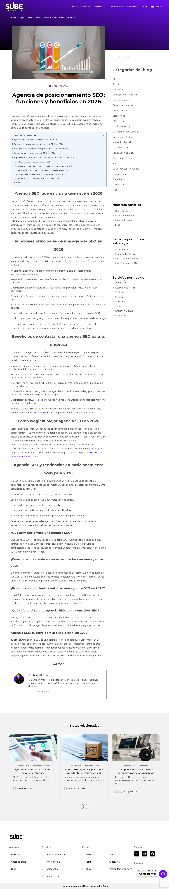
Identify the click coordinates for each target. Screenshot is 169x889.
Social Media (119, 179)
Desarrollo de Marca (123, 110)
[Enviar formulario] (163, 874)
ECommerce (119, 121)
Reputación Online (123, 158)
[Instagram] (136, 853)
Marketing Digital (122, 142)
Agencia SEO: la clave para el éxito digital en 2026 (39, 178)
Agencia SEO (54, 324)
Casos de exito (116, 6)
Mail (30, 691)
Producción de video (124, 153)
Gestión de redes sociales (126, 131)
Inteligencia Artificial (123, 137)
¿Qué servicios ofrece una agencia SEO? (34, 162)
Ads (114, 79)
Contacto (131, 6)
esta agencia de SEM (44, 412)
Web (36, 691)
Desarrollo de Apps (123, 105)
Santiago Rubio (38, 675)
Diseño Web (119, 116)
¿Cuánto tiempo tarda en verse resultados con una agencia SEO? (45, 166)
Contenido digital (122, 100)
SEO (115, 163)
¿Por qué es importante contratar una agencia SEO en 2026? (44, 170)
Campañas (118, 89)
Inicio (74, 6)
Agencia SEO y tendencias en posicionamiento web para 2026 (44, 157)
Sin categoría (119, 174)
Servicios (98, 6)
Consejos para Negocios (125, 94)
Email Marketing (121, 126)
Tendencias (119, 184)
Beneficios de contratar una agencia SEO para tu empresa (42, 148)
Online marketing (122, 147)
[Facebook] (152, 853)
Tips (115, 190)
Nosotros (85, 6)
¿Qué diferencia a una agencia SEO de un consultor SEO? (42, 174)
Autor (17, 183)
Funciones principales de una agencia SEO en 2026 (39, 144)
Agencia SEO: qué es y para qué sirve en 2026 (35, 139)
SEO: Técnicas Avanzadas (126, 169)
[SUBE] (14, 6)
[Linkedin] (144, 853)
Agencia (117, 84)
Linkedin (45, 691)
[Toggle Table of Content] (101, 136)
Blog (145, 6)
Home (13, 18)
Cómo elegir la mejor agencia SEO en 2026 (34, 153)
